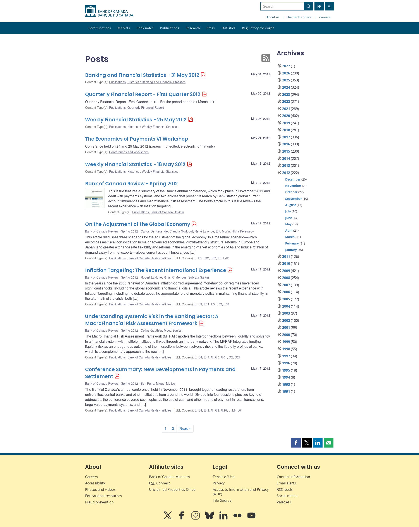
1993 (286, 384)
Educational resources (103, 495)
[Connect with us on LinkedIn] (224, 518)
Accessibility (95, 483)
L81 (240, 410)
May (288, 224)
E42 (206, 410)
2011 (286, 256)
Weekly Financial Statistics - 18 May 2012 (135, 164)
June (288, 218)
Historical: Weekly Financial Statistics (152, 126)
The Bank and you (299, 17)
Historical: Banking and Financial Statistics (156, 82)
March (290, 237)
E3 (200, 304)
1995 (286, 370)
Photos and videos (100, 489)
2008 (286, 277)
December (293, 179)
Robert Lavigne (151, 277)
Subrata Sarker (198, 277)
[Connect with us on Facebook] (182, 518)
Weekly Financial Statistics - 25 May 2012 (136, 119)
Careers (325, 17)
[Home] (109, 11)
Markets (124, 28)
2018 (286, 129)
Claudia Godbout (181, 231)
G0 (217, 357)
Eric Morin (223, 231)
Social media (287, 495)
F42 (226, 258)
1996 (286, 363)
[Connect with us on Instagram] (196, 518)
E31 (206, 304)
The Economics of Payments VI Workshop (136, 139)
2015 (286, 151)
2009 (286, 270)
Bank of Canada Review (167, 212)
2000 (286, 334)
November (293, 186)
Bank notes (145, 28)
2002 (286, 320)
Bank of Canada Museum (169, 476)
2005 (286, 299)
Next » (185, 428)
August (290, 205)
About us (273, 17)
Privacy (219, 483)
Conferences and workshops (129, 152)
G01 (224, 357)
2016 (286, 144)
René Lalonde (204, 231)
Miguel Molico (165, 383)
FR (319, 6)
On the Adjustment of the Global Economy (137, 224)
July (288, 211)
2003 (286, 313)
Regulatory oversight (258, 28)
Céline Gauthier (151, 330)
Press (210, 28)
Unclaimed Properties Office (172, 489)
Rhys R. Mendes (175, 277)
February (292, 243)
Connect (159, 483)
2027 (286, 66)
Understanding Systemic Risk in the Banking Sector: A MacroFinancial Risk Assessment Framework (151, 320)
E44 (206, 357)
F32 (206, 258)
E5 (213, 304)
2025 (286, 80)
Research (193, 28)
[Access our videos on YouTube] (251, 518)
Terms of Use (224, 476)
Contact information (293, 476)
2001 (286, 327)
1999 (286, 341)
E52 (219, 304)
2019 (286, 123)
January (291, 250)
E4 (200, 357)
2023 (286, 94)
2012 (286, 172)
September (293, 198)
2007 (286, 284)
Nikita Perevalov (243, 231)
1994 (286, 377)
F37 (213, 258)
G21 (237, 357)
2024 (286, 87)
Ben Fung (147, 383)
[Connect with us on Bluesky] (210, 518)
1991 (286, 391)
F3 (200, 258)
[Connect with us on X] (168, 518)
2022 (286, 101)
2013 (286, 165)
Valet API (284, 502)
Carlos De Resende (154, 231)
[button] (296, 443)
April (288, 230)
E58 (226, 304)
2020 (286, 115)
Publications (169, 28)
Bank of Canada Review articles (149, 258)
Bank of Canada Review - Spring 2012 (131, 183)
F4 (220, 258)
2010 (286, 263)
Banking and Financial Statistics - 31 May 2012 (142, 75)
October (291, 192)
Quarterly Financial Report (145, 107)
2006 (286, 291)
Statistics (228, 28)
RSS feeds (285, 489)
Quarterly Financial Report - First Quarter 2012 (142, 94)
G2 (231, 357)
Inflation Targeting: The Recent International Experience (155, 270)
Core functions (99, 28)
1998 (286, 348)
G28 (224, 410)
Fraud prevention (99, 502)
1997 (286, 356)
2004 (286, 306)
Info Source (222, 500)
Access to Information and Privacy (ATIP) (241, 491)
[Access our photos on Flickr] (238, 518)
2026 (286, 73)
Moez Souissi (173, 330)
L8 (234, 410)
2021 (286, 108)
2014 (286, 158)
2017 (286, 137)
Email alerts (286, 483)
